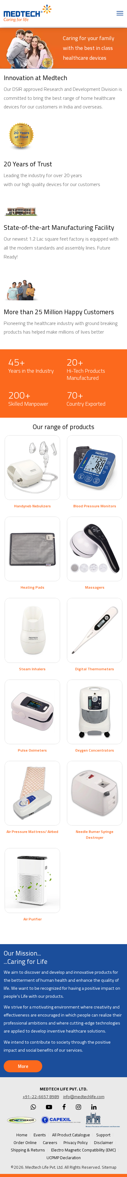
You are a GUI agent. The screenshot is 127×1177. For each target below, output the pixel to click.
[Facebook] (64, 1107)
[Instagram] (78, 1107)
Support (103, 1135)
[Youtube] (49, 1107)
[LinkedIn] (93, 1107)
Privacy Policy (75, 1142)
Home (21, 1135)
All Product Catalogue (71, 1135)
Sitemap (109, 1167)
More (23, 1066)
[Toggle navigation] (120, 13)
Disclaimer (103, 1142)
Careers (50, 1142)
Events (40, 1135)
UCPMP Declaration (64, 1158)
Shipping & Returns (28, 1150)
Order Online (25, 1142)
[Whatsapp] (33, 1107)
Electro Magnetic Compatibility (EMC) (83, 1150)
